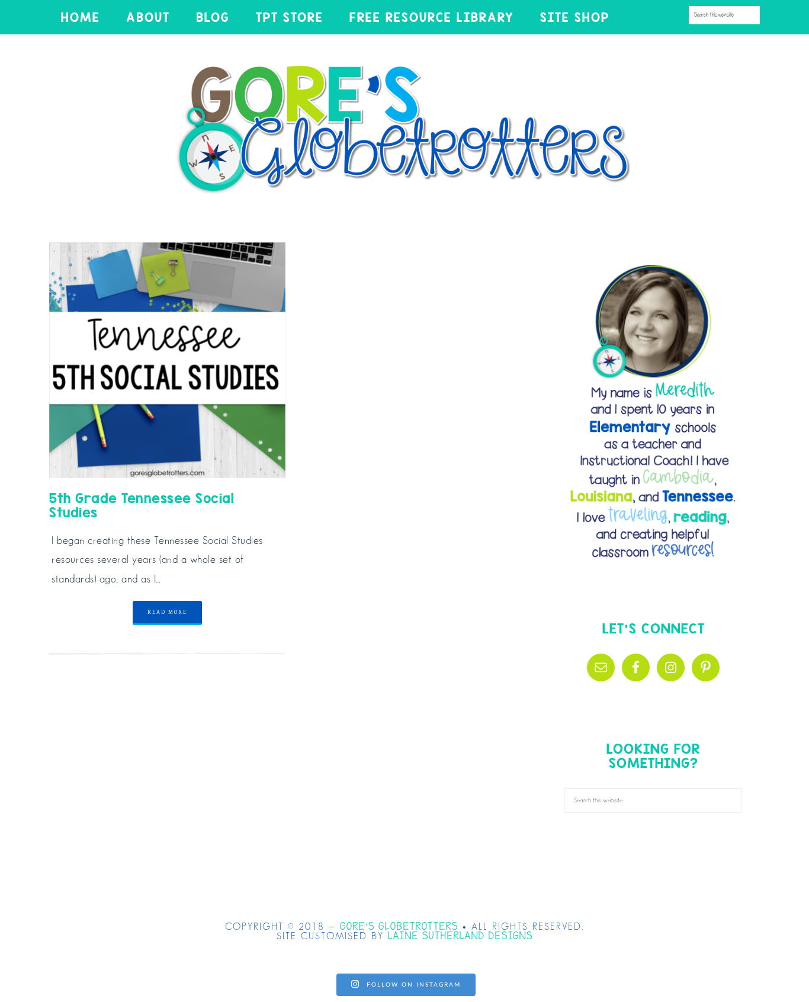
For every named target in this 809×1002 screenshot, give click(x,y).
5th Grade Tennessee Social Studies (141, 505)
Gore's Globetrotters (404, 129)
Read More (167, 612)
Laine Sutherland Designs (460, 936)
